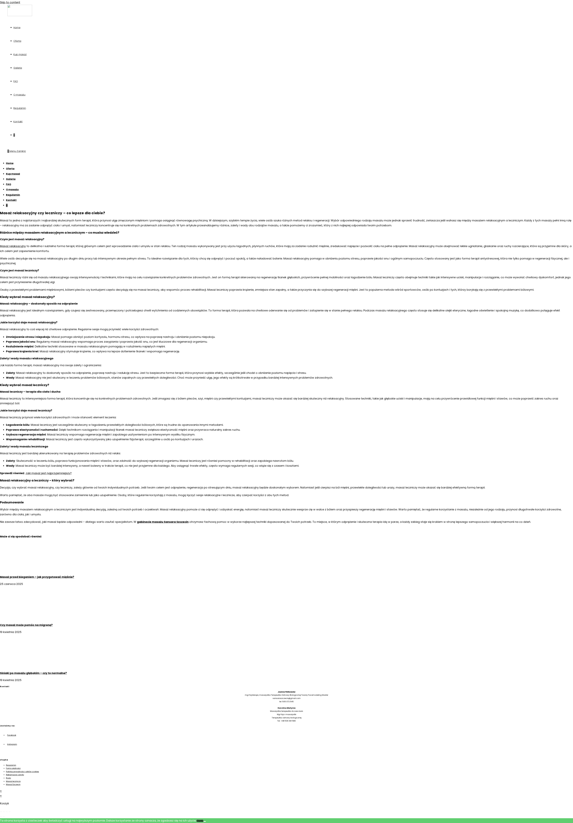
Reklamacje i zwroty (15, 774)
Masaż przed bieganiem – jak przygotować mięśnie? (37, 577)
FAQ (8, 184)
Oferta (10, 168)
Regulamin (13, 195)
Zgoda (200, 821)
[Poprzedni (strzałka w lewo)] (1, 816)
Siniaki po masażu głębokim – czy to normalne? (33, 673)
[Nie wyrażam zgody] (205, 821)
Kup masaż (13, 174)
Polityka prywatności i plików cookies (22, 771)
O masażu (12, 189)
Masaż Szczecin (13, 784)
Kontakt (11, 200)
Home (9, 163)
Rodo (8, 778)
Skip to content (10, 2)
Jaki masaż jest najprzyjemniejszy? (49, 473)
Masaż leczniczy (13, 781)
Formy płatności (13, 768)
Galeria (11, 179)
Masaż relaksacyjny (13, 246)
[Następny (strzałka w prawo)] (4, 816)
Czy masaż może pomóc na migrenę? (26, 625)
